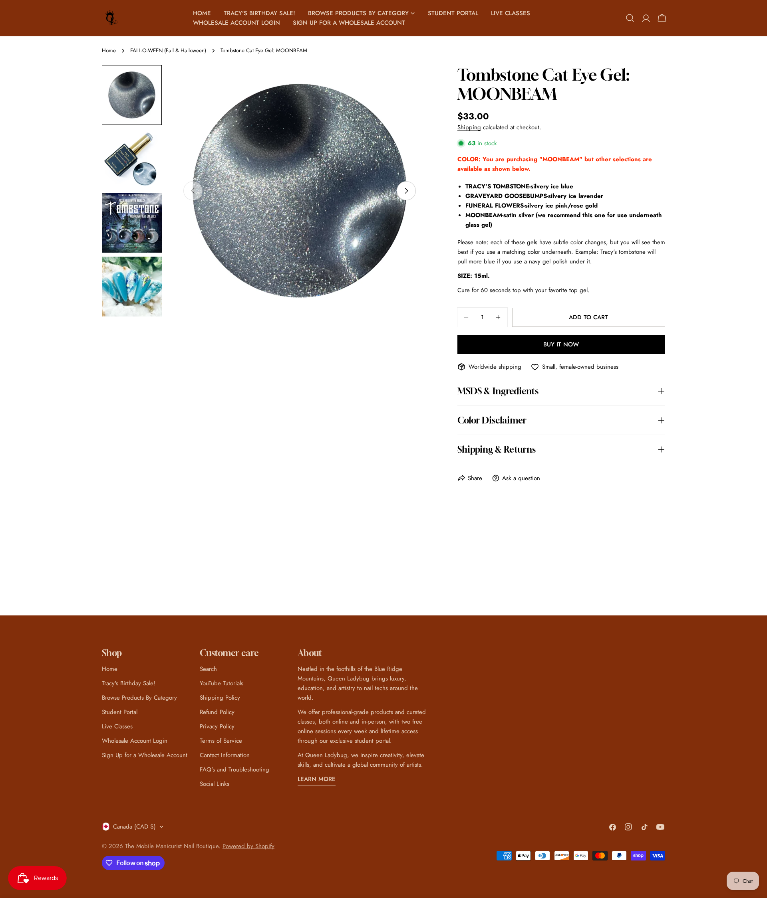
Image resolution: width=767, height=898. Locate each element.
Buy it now (561, 344)
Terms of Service (221, 740)
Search (208, 669)
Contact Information (225, 755)
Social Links (214, 783)
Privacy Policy (217, 726)
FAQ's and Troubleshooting (234, 769)
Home (109, 50)
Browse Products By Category (139, 697)
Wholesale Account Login (134, 740)
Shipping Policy (220, 697)
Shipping (469, 127)
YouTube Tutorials (221, 683)
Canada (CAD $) (134, 826)
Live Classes (117, 726)
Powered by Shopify (248, 846)
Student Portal (119, 712)
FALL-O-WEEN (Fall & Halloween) (168, 50)
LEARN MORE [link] (317, 779)
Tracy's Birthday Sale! (128, 683)
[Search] (630, 18)
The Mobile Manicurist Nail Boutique (172, 846)
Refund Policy (217, 712)
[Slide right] (406, 190)
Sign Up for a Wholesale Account (144, 755)
